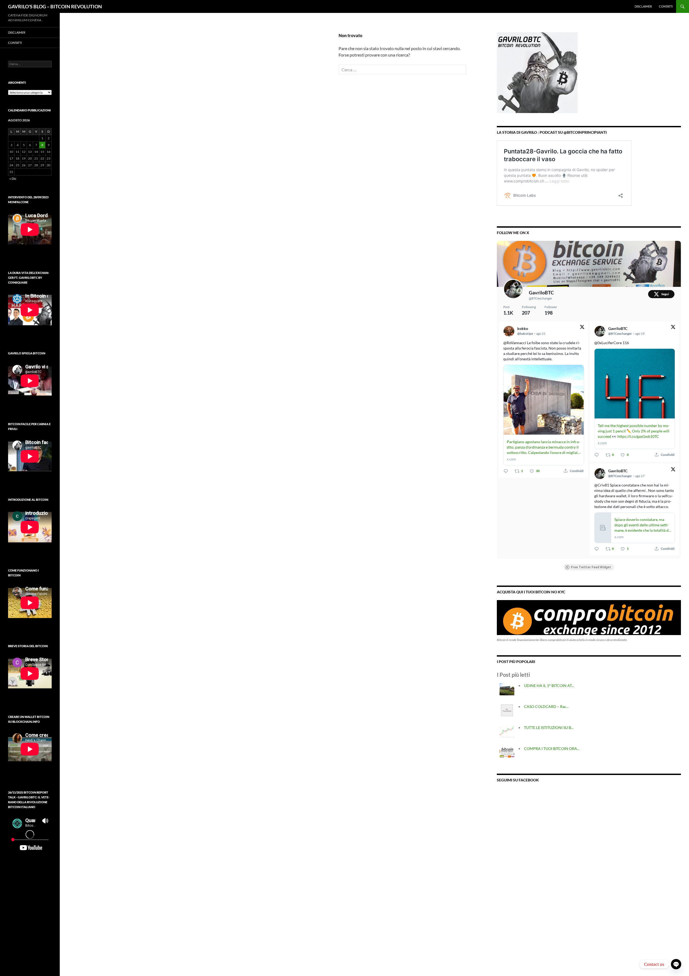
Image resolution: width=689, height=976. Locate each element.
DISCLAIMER (643, 6)
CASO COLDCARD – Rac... (546, 706)
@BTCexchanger (540, 298)
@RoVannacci (514, 342)
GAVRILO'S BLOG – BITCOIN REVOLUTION (55, 6)
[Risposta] (505, 470)
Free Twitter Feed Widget (591, 567)
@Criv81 (601, 485)
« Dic (12, 179)
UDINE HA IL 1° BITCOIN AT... (549, 685)
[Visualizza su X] (582, 328)
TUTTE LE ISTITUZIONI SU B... (549, 727)
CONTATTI (666, 6)
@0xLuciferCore (608, 342)
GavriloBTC (541, 292)
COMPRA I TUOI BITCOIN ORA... (551, 748)
